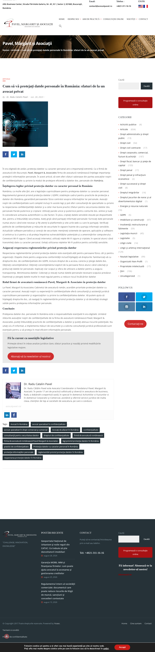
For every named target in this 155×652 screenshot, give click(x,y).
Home (62, 19)
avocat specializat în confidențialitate (48, 424)
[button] (60, 27)
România (98, 180)
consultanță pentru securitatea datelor (21, 435)
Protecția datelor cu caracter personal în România (55, 446)
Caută (121, 79)
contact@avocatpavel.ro (100, 6)
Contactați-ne (135, 323)
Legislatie (125, 238)
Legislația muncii (128, 233)
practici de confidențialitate (16, 446)
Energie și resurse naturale (134, 206)
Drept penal (126, 170)
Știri (122, 271)
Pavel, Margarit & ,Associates (42, 172)
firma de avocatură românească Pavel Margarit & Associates (31, 441)
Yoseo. (57, 623)
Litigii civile (125, 243)
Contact (143, 19)
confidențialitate (90, 429)
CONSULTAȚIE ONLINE (113, 19)
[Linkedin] (7, 415)
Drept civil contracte (130, 147)
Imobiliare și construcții (132, 219)
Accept (122, 647)
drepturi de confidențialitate (56, 435)
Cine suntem (136, 623)
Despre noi (73, 19)
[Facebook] (14, 415)
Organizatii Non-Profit (131, 261)
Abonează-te (125, 574)
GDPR (123, 214)
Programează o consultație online (135, 102)
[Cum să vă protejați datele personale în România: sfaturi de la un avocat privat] (25, 123)
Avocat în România (19, 424)
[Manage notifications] (6, 636)
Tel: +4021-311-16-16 (92, 552)
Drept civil (125, 142)
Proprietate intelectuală (132, 266)
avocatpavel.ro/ (13, 406)
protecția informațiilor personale (18, 452)
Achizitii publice (128, 124)
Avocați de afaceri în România (65, 429)
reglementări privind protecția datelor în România (60, 452)
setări (106, 648)
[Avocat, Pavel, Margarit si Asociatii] (28, 23)
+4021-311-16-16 (123, 6)
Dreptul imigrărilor (129, 192)
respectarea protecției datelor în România (22, 457)
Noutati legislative (129, 256)
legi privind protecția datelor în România (81, 441)
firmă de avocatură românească (88, 435)
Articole (15, 50)
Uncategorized (127, 276)
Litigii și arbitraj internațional (135, 247)
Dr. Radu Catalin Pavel (17, 97)
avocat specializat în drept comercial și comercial (25, 429)
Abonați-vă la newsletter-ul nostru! (30, 356)
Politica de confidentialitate (15, 636)
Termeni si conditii (11, 630)
